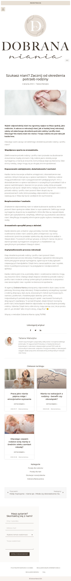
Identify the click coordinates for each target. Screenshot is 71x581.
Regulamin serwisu (32, 572)
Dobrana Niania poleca (35, 479)
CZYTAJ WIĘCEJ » (19, 404)
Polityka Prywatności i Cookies (22, 568)
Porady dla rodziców (35, 468)
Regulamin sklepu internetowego (48, 568)
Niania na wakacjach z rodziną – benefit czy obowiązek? (51, 396)
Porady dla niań (35, 472)
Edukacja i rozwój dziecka (35, 475)
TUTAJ (42, 314)
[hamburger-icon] (67, 60)
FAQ (44, 572)
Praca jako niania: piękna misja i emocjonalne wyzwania (19, 396)
